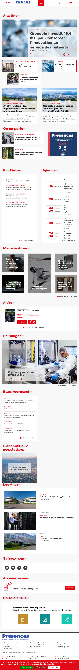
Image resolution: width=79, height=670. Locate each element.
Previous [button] (64, 54)
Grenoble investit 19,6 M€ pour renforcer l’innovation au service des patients (50, 40)
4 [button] (17, 378)
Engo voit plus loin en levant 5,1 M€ (21, 373)
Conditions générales (63, 647)
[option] (39, 38)
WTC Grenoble (61, 656)
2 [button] (68, 54)
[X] (19, 568)
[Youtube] (25, 568)
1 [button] (66, 54)
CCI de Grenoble (9, 656)
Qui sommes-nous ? (10, 643)
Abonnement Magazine (37, 645)
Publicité (7, 647)
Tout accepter (27, 667)
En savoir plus (49, 664)
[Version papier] (30, 322)
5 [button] (19, 378)
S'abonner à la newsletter (38, 643)
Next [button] (73, 54)
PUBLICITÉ (64, 3)
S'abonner (69, 587)
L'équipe (6, 645)
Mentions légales (62, 643)
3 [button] (70, 54)
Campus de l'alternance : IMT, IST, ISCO (40, 657)
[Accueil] (23, 2)
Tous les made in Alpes (68, 297)
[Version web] (34, 322)
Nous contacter (35, 647)
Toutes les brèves (28, 240)
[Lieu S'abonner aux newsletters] (19, 468)
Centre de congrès (63, 658)
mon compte (52, 3)
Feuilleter (22, 322)
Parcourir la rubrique (68, 385)
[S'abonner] (8, 587)
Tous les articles (28, 438)
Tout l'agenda (69, 240)
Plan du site (60, 645)
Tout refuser (41, 667)
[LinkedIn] (7, 568)
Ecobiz (6, 658)
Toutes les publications (34, 328)
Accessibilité (8, 648)
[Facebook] (13, 568)
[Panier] (70, 3)
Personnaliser (54, 667)
